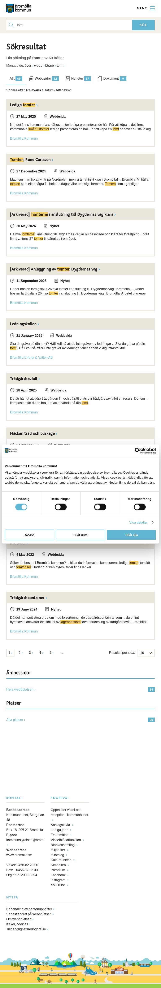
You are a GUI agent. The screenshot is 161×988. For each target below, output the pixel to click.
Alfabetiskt (63, 90)
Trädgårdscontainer (27, 598)
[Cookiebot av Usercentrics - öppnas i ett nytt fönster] (137, 450)
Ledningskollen (23, 324)
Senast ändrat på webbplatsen (29, 914)
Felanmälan (60, 835)
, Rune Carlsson (30, 160)
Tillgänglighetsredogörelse (26, 929)
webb (38, 65)
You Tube (58, 885)
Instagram (58, 880)
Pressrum (58, 870)
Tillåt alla (131, 535)
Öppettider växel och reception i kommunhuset (69, 812)
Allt (15, 78)
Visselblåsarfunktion (66, 840)
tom (59, 65)
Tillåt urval (80, 535)
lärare (49, 65)
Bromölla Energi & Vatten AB (31, 357)
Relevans (33, 90)
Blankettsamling (63, 845)
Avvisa (29, 535)
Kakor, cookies (17, 924)
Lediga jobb (60, 830)
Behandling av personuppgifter (29, 909)
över (28, 65)
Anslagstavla (61, 825)
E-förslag (58, 855)
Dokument (113, 78)
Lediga (22, 105)
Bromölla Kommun (24, 138)
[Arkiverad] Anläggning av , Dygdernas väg (53, 269)
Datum (48, 90)
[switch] (61, 507)
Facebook (58, 875)
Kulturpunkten (61, 860)
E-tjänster (58, 850)
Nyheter (80, 78)
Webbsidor (46, 78)
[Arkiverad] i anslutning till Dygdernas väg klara (61, 214)
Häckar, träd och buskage (32, 433)
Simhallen (59, 865)
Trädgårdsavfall (23, 379)
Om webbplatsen (18, 919)
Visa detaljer (138, 522)
